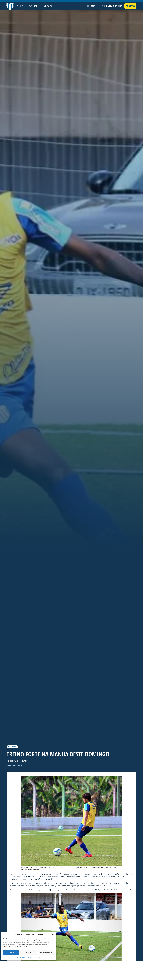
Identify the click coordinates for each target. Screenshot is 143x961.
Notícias (48, 6)
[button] (53, 935)
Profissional (12, 746)
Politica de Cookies (20, 957)
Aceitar (11, 952)
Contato (130, 6)
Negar (28, 952)
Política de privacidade (34, 957)
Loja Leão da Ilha (113, 6)
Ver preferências (46, 952)
